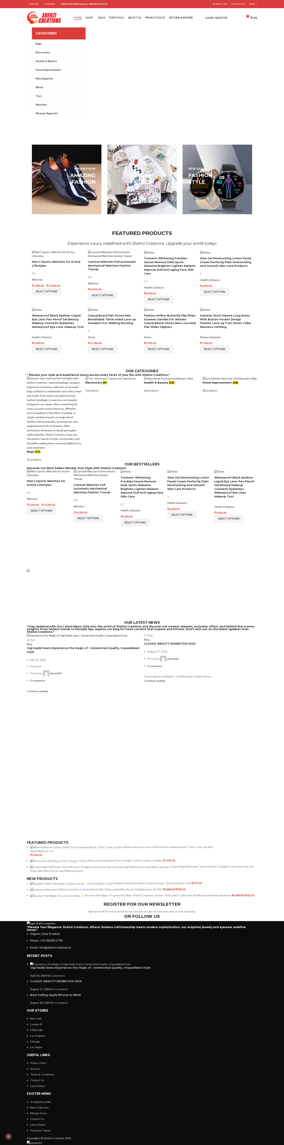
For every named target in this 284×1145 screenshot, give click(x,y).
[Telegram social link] (205, 4)
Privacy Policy (38, 1063)
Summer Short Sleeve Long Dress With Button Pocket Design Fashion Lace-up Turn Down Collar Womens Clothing (225, 321)
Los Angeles (37, 1035)
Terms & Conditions (42, 1074)
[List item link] (142, 940)
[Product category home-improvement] (230, 384)
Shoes (91, 337)
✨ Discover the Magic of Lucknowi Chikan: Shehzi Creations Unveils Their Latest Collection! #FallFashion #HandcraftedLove (156, 895)
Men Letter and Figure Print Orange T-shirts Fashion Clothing (125, 860)
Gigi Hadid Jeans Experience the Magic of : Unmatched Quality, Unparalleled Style (90, 967)
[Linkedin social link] (195, 4)
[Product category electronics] (112, 384)
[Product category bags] (54, 419)
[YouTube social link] (185, 4)
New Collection (39, 1107)
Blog (29, 644)
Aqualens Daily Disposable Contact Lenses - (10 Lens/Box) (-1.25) (152, 883)
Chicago (35, 1041)
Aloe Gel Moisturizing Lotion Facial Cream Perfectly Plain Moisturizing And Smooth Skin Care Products (225, 262)
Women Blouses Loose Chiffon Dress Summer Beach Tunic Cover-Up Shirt (168, 847)
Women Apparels (210, 337)
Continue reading (37, 691)
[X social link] (175, 4)
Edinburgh (36, 1030)
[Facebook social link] (170, 4)
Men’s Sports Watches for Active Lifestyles (46, 483)
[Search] (232, 18)
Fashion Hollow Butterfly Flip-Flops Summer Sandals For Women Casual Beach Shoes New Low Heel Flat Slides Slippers (170, 321)
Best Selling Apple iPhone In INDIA (55, 995)
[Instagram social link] (180, 4)
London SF (36, 1024)
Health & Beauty (154, 287)
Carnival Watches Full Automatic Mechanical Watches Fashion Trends (112, 265)
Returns (35, 1068)
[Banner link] (66, 179)
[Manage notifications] (8, 1136)
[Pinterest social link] (190, 4)
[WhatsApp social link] (200, 4)
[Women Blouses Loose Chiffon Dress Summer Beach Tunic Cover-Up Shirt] (76, 847)
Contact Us (37, 1080)
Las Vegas (36, 1047)
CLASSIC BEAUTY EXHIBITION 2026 (170, 643)
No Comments (56, 975)
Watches (37, 279)
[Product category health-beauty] (171, 384)
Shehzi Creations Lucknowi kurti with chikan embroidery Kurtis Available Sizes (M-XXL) (111, 889)
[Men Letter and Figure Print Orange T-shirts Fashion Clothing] (59, 860)
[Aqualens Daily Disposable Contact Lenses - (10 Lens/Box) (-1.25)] (71, 883)
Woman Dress (38, 1113)
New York (36, 1018)
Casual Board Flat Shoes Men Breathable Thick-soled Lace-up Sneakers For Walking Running (112, 319)
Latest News (38, 1086)
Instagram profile (40, 1101)
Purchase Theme (40, 1130)
